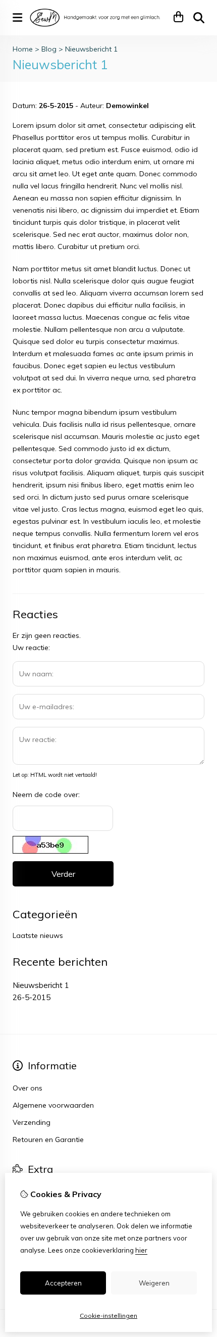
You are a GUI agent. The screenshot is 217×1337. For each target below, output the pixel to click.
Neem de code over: (46, 794)
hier (141, 1250)
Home (23, 49)
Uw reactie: (31, 647)
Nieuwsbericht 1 (91, 49)
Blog (49, 49)
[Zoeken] (198, 17)
